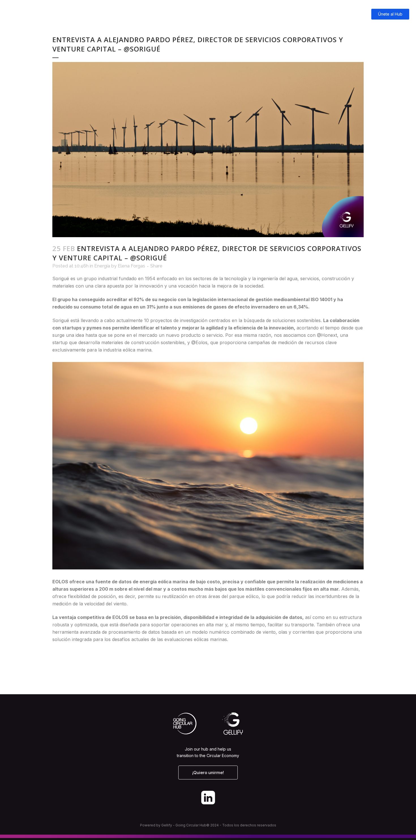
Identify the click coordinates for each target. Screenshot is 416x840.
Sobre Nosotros (339, 14)
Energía (102, 266)
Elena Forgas (131, 266)
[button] (208, 772)
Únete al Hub (390, 14)
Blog (292, 14)
